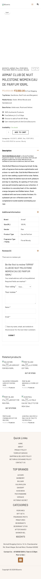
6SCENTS (5, 68)
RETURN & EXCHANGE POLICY (20, 459)
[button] (38, 4)
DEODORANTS (20, 523)
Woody (26, 70)
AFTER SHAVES (20, 529)
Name (7, 307)
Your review (11, 292)
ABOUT (20, 447)
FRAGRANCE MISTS (20, 517)
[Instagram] (20, 560)
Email (7, 317)
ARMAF (12, 68)
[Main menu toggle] (32, 4)
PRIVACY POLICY (21, 450)
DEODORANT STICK (21, 526)
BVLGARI (20, 481)
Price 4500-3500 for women (12, 70)
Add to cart (20, 132)
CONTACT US (20, 462)
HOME (20, 443)
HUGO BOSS (20, 491)
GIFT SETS (20, 514)
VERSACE (20, 497)
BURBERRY (20, 478)
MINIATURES (20, 520)
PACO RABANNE (20, 494)
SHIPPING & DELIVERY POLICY (20, 456)
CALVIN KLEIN (20, 484)
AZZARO (20, 475)
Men (17, 68)
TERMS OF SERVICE (20, 453)
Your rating (10, 286)
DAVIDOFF (20, 487)
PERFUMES (24, 68)
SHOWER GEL (20, 533)
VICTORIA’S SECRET (20, 500)
